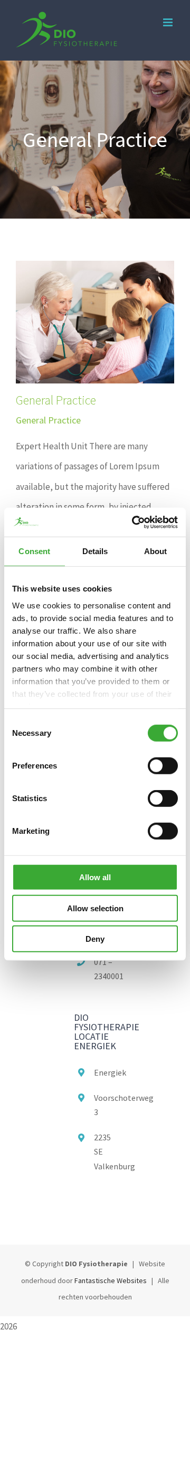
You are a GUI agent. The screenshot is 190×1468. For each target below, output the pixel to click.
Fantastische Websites (110, 1280)
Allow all (95, 877)
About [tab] (155, 551)
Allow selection (95, 907)
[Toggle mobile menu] (168, 22)
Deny (95, 938)
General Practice (56, 400)
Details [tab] (95, 551)
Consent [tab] (34, 551)
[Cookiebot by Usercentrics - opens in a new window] (134, 522)
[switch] (163, 765)
